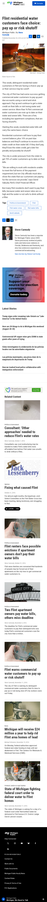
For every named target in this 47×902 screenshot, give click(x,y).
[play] (3, 899)
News (6, 726)
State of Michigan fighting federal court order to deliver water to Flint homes (22, 795)
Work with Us (9, 864)
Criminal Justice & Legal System (15, 785)
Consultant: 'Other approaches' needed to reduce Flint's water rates (22, 432)
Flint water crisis (16, 208)
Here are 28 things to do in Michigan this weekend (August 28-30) (23, 327)
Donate (40, 3)
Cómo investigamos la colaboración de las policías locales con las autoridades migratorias (23, 348)
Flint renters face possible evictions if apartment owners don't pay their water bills (23, 552)
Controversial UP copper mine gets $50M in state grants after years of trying (22, 337)
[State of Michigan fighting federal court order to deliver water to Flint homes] (22, 771)
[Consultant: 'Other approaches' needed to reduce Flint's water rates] (22, 410)
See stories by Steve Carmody (27, 254)
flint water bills (33, 208)
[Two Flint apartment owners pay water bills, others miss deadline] (22, 592)
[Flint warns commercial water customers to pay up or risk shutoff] (22, 652)
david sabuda (15, 213)
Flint (34, 203)
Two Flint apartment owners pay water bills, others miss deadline (20, 614)
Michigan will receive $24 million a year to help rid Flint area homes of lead (22, 733)
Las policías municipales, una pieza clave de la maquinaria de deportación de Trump (21, 358)
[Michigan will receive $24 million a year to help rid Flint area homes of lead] (22, 711)
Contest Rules (10, 878)
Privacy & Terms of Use (13, 883)
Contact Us (8, 859)
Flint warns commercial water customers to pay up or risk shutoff (23, 673)
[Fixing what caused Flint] (22, 470)
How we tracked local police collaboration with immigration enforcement (21, 368)
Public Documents (11, 868)
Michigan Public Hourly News (15, 873)
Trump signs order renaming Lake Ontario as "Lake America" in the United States (23, 317)
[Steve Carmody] (7, 233)
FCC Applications (11, 888)
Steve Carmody (22, 229)
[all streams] (44, 899)
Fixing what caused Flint (21, 488)
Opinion (7, 484)
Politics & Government (18, 203)
